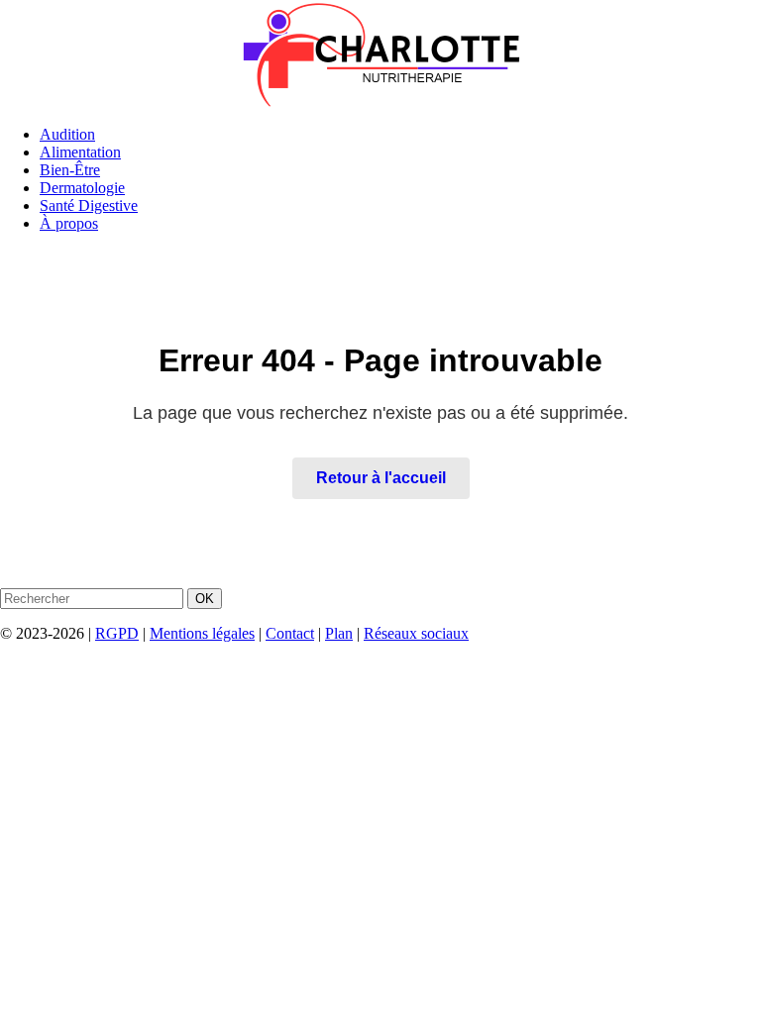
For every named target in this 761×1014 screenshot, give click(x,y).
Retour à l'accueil (381, 477)
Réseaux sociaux (416, 633)
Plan (339, 633)
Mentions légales (202, 633)
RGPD (117, 633)
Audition (67, 134)
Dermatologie (82, 187)
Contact (290, 633)
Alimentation (80, 152)
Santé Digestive (89, 205)
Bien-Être (70, 169)
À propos (69, 223)
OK (204, 598)
